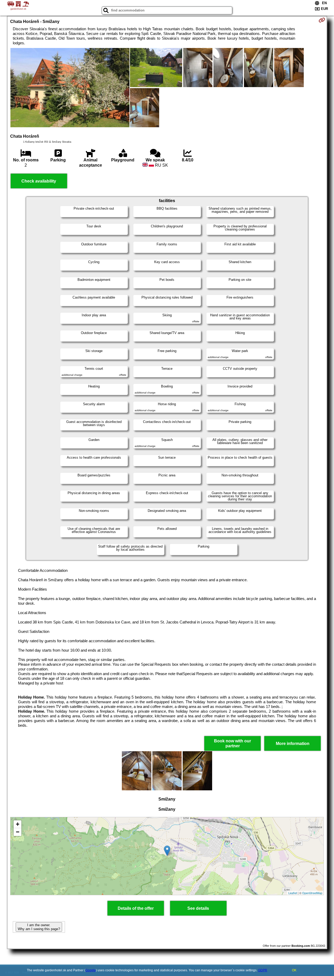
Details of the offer (136, 908)
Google (90, 970)
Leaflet (292, 893)
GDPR (262, 970)
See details (198, 908)
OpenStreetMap (312, 893)
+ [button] (17, 824)
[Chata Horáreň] (69, 88)
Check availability (38, 181)
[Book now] (322, 20)
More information (292, 743)
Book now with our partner (232, 743)
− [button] (17, 832)
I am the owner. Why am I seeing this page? (39, 927)
